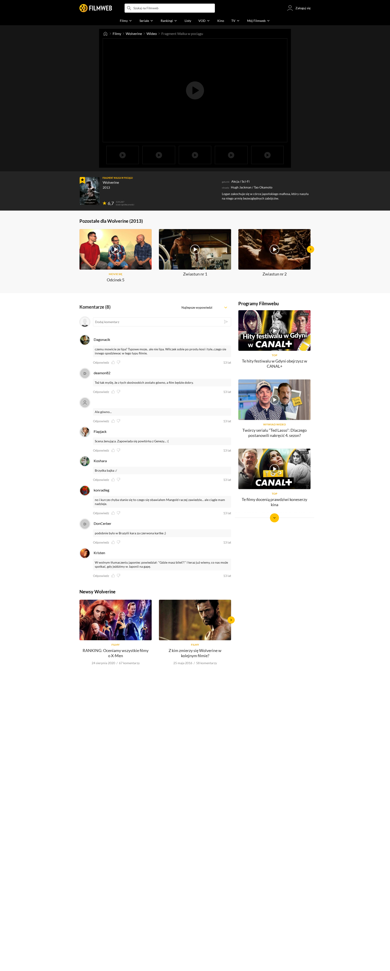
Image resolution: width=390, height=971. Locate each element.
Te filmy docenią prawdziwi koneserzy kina (274, 502)
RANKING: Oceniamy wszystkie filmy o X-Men (116, 653)
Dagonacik (102, 339)
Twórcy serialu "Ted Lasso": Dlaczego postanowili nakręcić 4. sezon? (274, 433)
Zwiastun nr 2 (274, 273)
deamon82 (102, 373)
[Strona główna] (105, 33)
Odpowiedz (101, 362)
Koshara (100, 461)
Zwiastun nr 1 (195, 273)
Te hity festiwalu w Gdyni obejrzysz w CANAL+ (274, 363)
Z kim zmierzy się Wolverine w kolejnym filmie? (195, 653)
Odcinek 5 (115, 279)
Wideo (151, 33)
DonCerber (102, 523)
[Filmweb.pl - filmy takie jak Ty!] (95, 8)
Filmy (117, 33)
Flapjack (100, 431)
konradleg (101, 490)
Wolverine (134, 33)
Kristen (99, 553)
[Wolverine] (90, 191)
